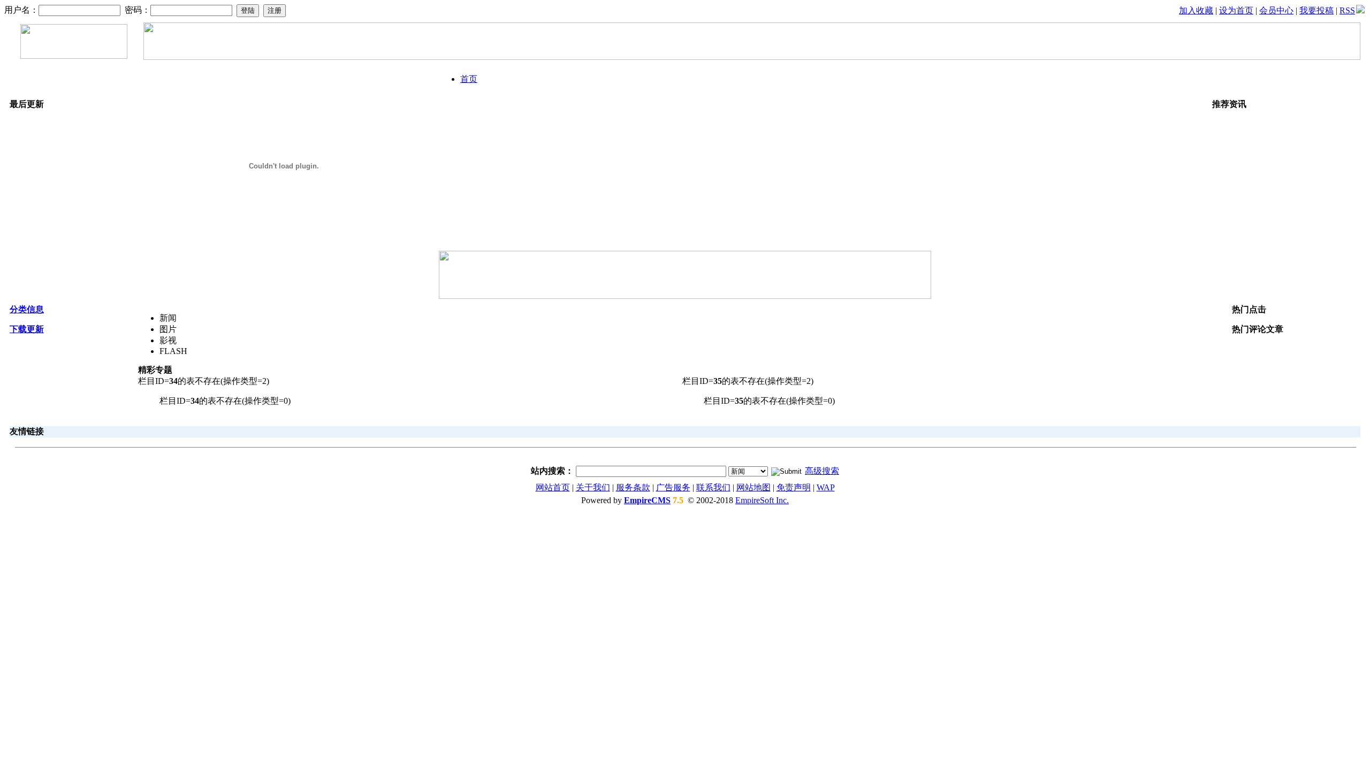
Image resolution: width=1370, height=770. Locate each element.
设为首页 (1236, 10)
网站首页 (553, 487)
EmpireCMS (647, 500)
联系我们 (713, 487)
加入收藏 (1196, 10)
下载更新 (27, 329)
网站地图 (753, 487)
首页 (468, 78)
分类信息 (27, 309)
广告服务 (673, 487)
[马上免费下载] (685, 296)
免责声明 (794, 487)
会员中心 (1276, 10)
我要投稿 (1316, 10)
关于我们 (593, 487)
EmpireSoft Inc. (762, 500)
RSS (1347, 10)
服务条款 (633, 487)
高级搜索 (822, 470)
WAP (826, 487)
